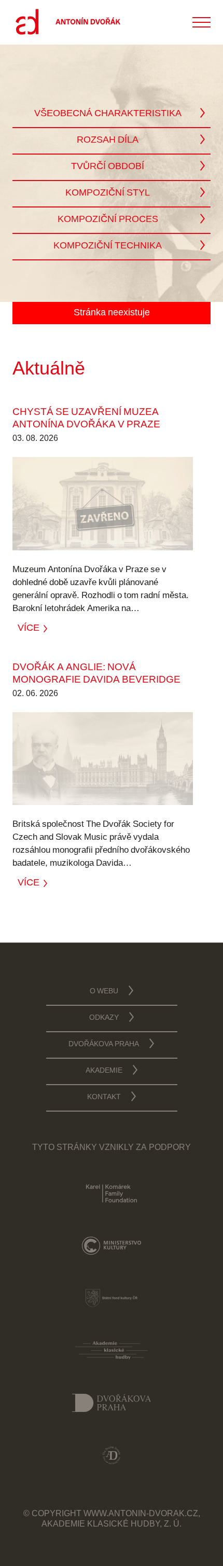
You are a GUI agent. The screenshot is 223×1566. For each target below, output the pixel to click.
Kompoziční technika (107, 246)
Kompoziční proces (108, 220)
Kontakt (104, 1097)
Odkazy (104, 1018)
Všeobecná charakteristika (108, 114)
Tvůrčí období (107, 167)
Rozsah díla (107, 140)
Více (28, 627)
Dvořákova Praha (103, 1044)
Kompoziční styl (107, 193)
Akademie (104, 1071)
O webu (104, 991)
